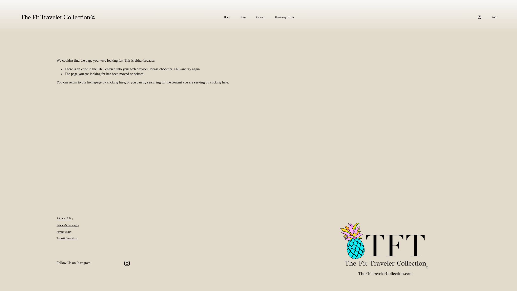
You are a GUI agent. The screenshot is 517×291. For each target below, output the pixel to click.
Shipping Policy (65, 218)
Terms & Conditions (67, 238)
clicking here (116, 82)
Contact (260, 17)
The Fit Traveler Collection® (58, 17)
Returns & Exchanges (68, 225)
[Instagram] (479, 17)
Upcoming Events (284, 17)
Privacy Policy (64, 231)
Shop (243, 17)
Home (227, 17)
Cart (494, 16)
